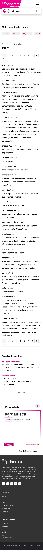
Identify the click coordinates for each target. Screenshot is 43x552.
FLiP (3, 529)
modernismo (7, 318)
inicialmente (7, 166)
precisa (38, 33)
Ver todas (21, 392)
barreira (5, 273)
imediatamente (8, 92)
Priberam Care (7, 538)
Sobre (4, 503)
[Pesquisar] (13, 11)
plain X (4, 535)
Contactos (5, 524)
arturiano (6, 234)
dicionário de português (16, 469)
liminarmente (7, 158)
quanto (16, 33)
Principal (5, 497)
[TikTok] (11, 485)
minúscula (6, 296)
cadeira (6, 33)
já (2, 117)
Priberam (5, 526)
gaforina (5, 288)
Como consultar (7, 506)
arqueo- (5, 146)
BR (8, 11)
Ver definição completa (29, 451)
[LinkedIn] (15, 485)
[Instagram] (7, 485)
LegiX (4, 532)
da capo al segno (9, 210)
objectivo (27, 33)
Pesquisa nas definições (10, 500)
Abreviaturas (6, 508)
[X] (20, 485)
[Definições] (36, 11)
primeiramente (8, 175)
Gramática (5, 511)
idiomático (6, 80)
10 (4, 59)
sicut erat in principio (11, 222)
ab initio (5, 190)
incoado (5, 202)
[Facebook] (3, 485)
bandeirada (6, 258)
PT (5, 11)
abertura (5, 249)
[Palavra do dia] (37, 406)
